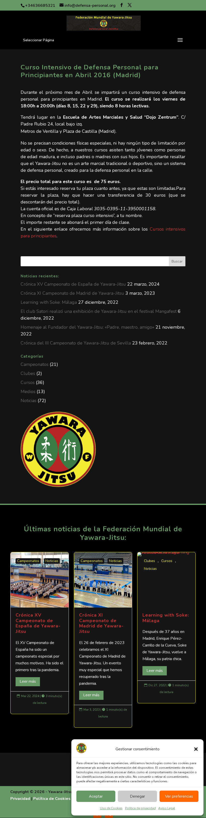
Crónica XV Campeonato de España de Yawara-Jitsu (73, 284)
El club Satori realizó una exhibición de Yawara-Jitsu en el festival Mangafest (99, 311)
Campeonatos (34, 364)
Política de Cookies (52, 798)
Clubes (28, 373)
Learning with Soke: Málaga (49, 302)
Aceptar (96, 796)
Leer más (28, 681)
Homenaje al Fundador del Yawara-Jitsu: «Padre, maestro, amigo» (87, 327)
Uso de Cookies (111, 808)
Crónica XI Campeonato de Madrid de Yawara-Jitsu (72, 293)
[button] (195, 749)
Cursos (28, 382)
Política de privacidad (140, 808)
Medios (28, 392)
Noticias (28, 401)
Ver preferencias (179, 796)
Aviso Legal (166, 808)
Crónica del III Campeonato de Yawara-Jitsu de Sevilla (76, 343)
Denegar (137, 796)
